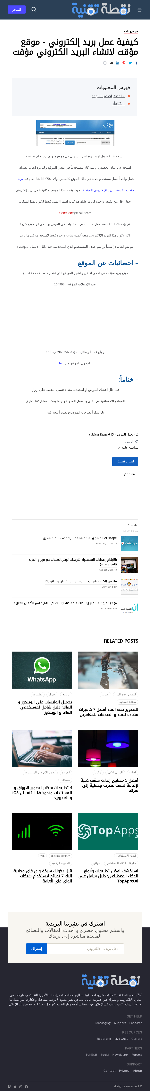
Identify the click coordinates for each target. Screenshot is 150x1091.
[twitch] (10, 1086)
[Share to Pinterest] (124, 63)
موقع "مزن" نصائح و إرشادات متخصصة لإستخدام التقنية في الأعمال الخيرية (65, 603)
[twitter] (15, 1086)
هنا (61, 363)
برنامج (66, 694)
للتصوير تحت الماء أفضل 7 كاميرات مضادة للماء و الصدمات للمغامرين (108, 712)
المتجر (16, 9)
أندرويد (66, 772)
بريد (19, 179)
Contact (110, 1070)
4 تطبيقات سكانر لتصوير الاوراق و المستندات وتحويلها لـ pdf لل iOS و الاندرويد (42, 793)
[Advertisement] (75, 320)
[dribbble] (21, 1086)
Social (105, 1054)
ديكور (98, 772)
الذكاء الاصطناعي (126, 855)
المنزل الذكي (115, 772)
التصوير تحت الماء (125, 694)
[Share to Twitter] (130, 63)
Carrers (136, 1039)
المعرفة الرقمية (61, 863)
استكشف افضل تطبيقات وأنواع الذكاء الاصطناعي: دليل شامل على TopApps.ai (108, 876)
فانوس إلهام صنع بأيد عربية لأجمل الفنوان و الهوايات (81, 581)
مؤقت (130, 190)
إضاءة (132, 772)
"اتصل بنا (15, 1000)
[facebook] (27, 1086)
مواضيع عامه (131, 31)
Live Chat (121, 1039)
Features (135, 1023)
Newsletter (120, 1054)
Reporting (104, 1039)
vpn (42, 855)
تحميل (52, 694)
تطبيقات (37, 694)
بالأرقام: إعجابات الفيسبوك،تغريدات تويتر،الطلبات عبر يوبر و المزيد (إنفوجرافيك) (73, 562)
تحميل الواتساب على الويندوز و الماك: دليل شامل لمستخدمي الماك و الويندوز (45, 707)
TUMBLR (91, 1054)
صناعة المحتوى (127, 701)
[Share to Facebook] (136, 63)
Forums (137, 1054)
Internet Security (60, 855)
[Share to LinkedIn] (117, 63)
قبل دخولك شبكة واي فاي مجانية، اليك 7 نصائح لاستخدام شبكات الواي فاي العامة (42, 876)
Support (120, 1023)
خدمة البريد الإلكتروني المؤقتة (103, 190)
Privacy (124, 1070)
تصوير (105, 694)
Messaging (103, 1023)
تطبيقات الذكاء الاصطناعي (121, 863)
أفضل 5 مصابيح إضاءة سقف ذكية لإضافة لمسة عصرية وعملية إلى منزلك (109, 785)
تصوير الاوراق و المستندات (40, 772)
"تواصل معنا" (47, 1004)
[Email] (111, 63)
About (137, 1070)
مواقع (96, 863)
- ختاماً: (118, 103)
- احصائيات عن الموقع (108, 96)
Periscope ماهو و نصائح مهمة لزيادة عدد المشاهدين (80, 538)
